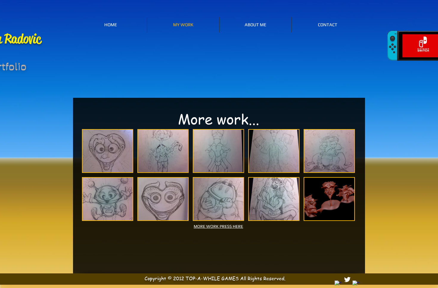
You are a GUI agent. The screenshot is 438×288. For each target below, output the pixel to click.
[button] (107, 151)
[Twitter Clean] (347, 279)
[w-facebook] (338, 284)
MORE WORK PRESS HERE (218, 226)
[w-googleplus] (356, 284)
